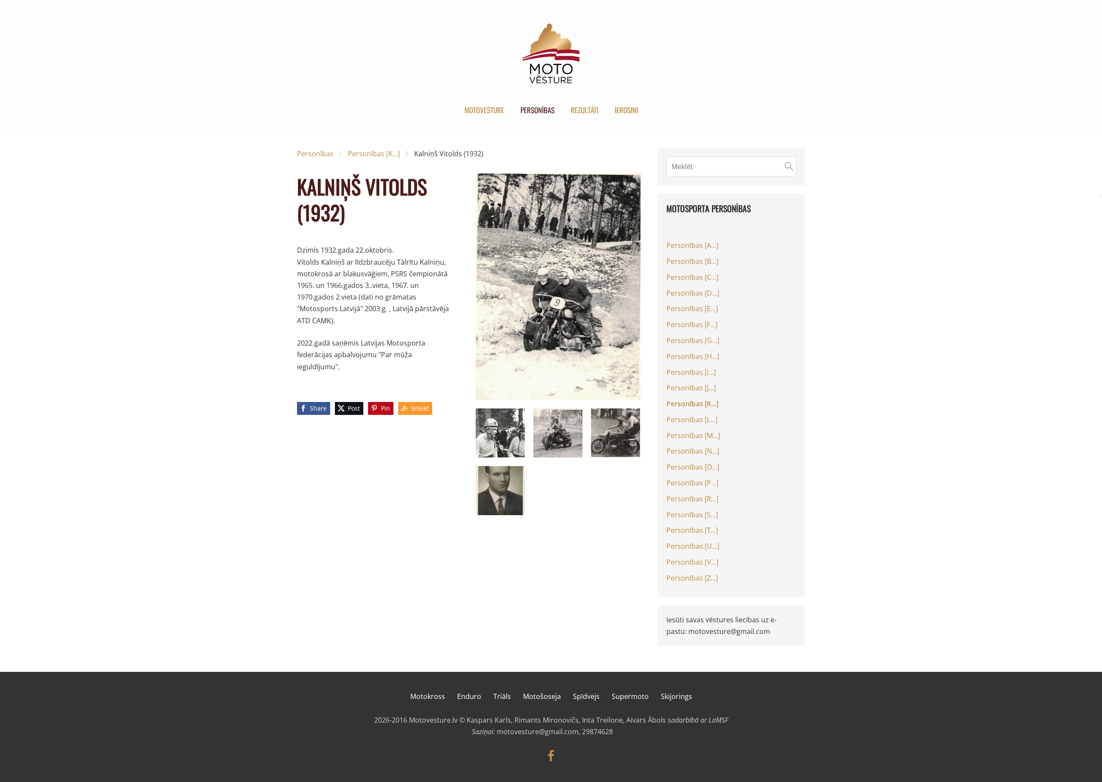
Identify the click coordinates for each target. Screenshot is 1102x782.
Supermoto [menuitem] (630, 696)
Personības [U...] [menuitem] (692, 546)
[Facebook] (551, 755)
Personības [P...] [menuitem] (692, 483)
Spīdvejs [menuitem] (586, 696)
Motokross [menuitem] (427, 696)
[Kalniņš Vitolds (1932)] (500, 432)
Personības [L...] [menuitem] (692, 419)
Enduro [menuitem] (469, 696)
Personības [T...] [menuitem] (692, 530)
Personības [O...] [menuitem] (692, 467)
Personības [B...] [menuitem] (692, 261)
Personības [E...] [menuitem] (692, 308)
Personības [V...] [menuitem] (692, 562)
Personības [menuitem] (537, 110)
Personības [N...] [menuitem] (692, 451)
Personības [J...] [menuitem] (691, 388)
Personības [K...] (374, 153)
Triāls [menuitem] (502, 696)
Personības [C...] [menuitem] (692, 277)
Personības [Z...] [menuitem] (692, 578)
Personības (315, 153)
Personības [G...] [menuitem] (692, 340)
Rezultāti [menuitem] (584, 110)
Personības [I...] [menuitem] (691, 372)
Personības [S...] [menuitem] (692, 514)
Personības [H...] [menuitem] (692, 356)
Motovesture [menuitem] (484, 110)
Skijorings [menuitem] (676, 696)
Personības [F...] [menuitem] (692, 324)
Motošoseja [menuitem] (542, 696)
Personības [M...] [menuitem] (693, 435)
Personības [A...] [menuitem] (692, 245)
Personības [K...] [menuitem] (692, 403)
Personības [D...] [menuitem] (692, 293)
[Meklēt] (789, 166)
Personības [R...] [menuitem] (692, 499)
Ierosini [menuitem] (626, 110)
